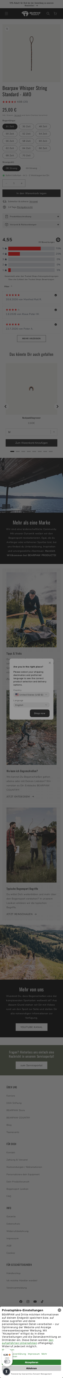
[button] (6, 1371)
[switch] (7, 1361)
